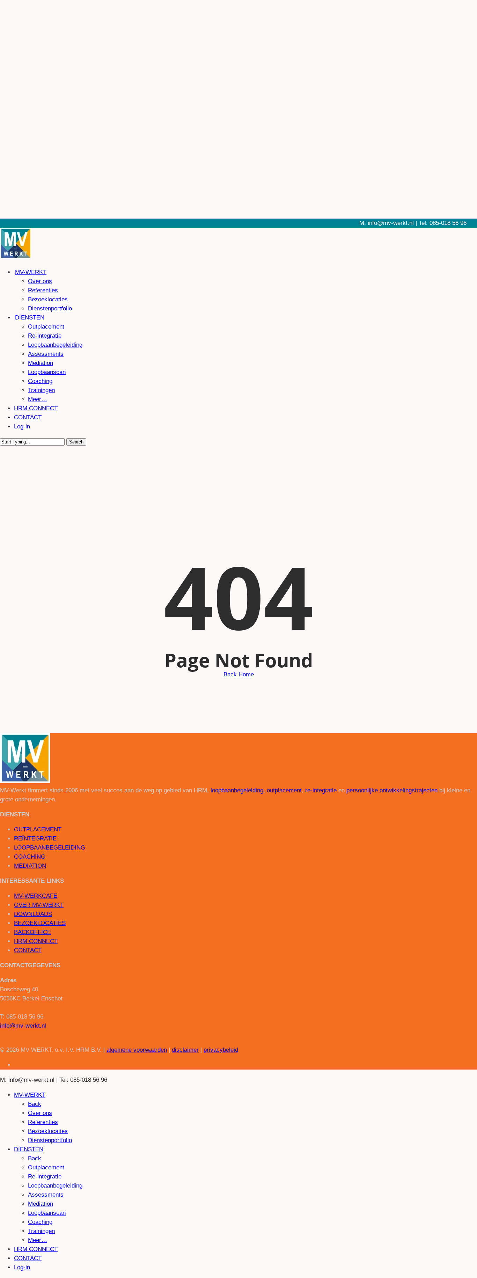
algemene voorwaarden (137, 1049)
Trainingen (41, 1231)
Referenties (43, 1122)
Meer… (37, 1240)
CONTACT (28, 950)
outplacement (284, 790)
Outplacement (46, 1167)
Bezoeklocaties (48, 1131)
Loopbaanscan (47, 1213)
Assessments (46, 1194)
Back (34, 1104)
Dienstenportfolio (50, 1140)
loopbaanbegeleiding (237, 790)
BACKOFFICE (32, 932)
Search (76, 442)
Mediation (40, 1203)
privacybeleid (221, 1049)
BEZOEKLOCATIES (40, 923)
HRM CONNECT (36, 941)
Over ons (40, 1113)
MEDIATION (30, 865)
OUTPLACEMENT (37, 829)
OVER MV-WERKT (39, 905)
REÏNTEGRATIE (35, 838)
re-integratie (321, 790)
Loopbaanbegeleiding (55, 1185)
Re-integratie (44, 1176)
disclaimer (185, 1049)
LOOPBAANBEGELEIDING (49, 847)
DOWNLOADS (33, 914)
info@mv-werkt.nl (23, 1025)
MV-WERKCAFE (35, 896)
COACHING (29, 856)
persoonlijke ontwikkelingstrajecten (392, 790)
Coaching (40, 1222)
